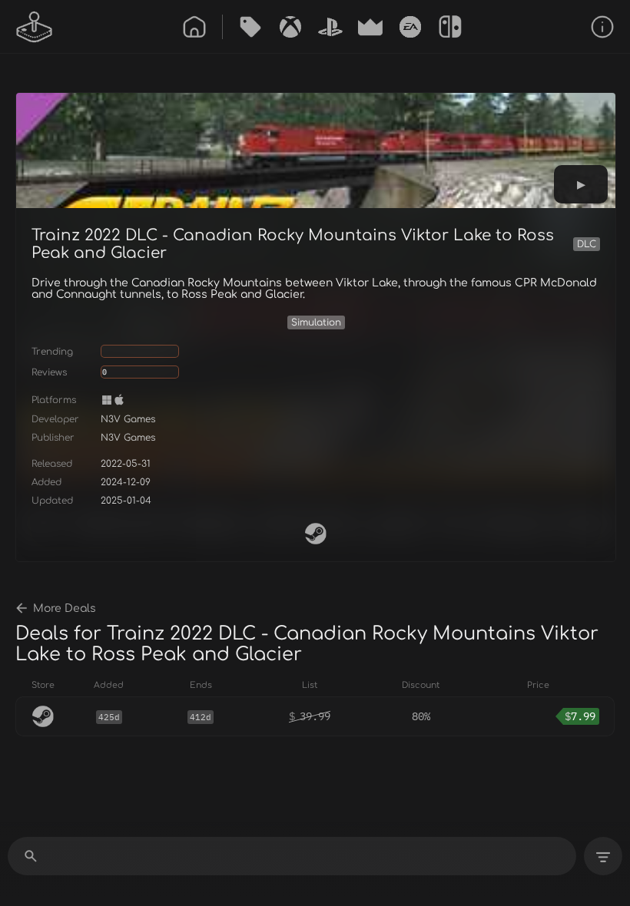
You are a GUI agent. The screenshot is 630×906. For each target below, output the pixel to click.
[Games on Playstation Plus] (330, 27)
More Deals (64, 608)
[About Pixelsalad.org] (602, 27)
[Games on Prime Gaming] (370, 27)
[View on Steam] (315, 533)
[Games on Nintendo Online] (450, 27)
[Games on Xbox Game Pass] (290, 27)
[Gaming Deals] (250, 27)
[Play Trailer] (581, 184)
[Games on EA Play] (410, 27)
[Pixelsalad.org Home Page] (34, 27)
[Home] (194, 27)
